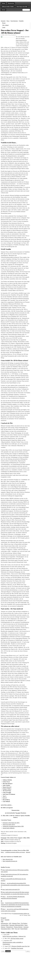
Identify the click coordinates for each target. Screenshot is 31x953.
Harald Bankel (23, 928)
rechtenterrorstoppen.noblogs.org (21, 913)
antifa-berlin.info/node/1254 (13, 889)
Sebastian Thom (16, 923)
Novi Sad (17, 928)
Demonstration (4, 923)
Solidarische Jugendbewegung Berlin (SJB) (14, 826)
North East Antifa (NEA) (9, 824)
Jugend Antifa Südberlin (9, 828)
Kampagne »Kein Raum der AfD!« (12, 822)
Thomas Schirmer (18, 927)
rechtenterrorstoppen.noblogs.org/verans (15, 852)
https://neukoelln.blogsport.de (10, 861)
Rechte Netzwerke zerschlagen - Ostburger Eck (14, 936)
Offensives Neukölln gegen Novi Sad (20, 946)
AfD (10, 923)
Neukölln (21, 21)
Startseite (3, 21)
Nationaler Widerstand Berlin (16, 925)
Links (3, 27)
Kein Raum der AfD (22, 6)
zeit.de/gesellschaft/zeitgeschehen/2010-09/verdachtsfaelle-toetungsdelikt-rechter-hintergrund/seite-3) (15, 885)
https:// (3, 852)
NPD (13, 928)
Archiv (3, 10)
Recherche (11, 3)
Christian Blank (4, 925)
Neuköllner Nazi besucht (17, 948)
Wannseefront (9, 927)
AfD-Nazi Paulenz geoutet (17, 938)
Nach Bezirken (14, 21)
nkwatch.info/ (9, 859)
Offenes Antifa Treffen (8, 6)
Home (4, 23)
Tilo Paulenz (24, 923)
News (3, 3)
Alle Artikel (5, 25)
